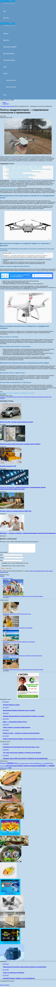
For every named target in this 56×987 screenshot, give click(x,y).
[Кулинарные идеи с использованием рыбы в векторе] (8, 878)
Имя (1, 555)
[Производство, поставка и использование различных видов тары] (12, 927)
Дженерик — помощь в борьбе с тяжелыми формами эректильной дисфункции (28, 533)
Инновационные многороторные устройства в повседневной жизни (24, 166)
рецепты (27, 766)
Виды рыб (6, 40)
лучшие (31, 763)
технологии (31, 393)
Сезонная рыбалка (9, 60)
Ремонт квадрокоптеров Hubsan (8, 188)
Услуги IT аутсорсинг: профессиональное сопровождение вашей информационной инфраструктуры (23, 488)
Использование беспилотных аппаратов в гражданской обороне (23, 171)
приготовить (2, 765)
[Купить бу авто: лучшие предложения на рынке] (10, 419)
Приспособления (8, 53)
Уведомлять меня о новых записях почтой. (13, 565)
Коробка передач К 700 (8, 466)
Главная (2, 106)
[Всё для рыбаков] (7, 3)
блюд (5, 763)
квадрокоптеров (4, 393)
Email (2, 557)
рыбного (34, 766)
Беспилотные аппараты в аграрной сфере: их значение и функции (24, 167)
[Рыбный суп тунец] (10, 861)
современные (24, 393)
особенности (37, 763)
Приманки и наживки (9, 46)
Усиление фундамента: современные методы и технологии (28, 253)
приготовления (11, 766)
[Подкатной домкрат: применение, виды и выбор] (10, 802)
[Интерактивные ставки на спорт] (10, 943)
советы (6, 767)
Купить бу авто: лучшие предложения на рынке (16, 422)
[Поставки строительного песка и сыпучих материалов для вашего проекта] (11, 668)
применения (16, 393)
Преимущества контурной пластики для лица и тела (17, 614)
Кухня (5, 66)
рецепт (20, 765)
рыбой (47, 765)
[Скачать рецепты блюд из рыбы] (10, 785)
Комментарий (4, 552)
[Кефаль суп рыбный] (14, 845)
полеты (11, 393)
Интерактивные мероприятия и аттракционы (21, 178)
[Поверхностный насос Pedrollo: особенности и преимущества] (12, 960)
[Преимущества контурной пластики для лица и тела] (11, 612)
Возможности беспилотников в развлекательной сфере (21, 175)
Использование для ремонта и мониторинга (21, 174)
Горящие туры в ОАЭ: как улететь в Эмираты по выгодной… (19, 641)
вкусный (22, 763)
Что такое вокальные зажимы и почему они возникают (17, 627)
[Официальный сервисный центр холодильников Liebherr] (12, 441)
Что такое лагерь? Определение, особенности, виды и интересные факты (23, 596)
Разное (5, 73)
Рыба (2, 763)
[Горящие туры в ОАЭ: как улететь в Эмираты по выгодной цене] (11, 640)
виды (19, 763)
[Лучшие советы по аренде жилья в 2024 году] (12, 508)
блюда (10, 763)
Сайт (1, 560)
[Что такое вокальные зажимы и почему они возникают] (11, 626)
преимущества (49, 763)
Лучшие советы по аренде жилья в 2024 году (15, 511)
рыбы (52, 765)
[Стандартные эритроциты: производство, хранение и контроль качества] (11, 654)
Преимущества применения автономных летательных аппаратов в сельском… (30, 169)
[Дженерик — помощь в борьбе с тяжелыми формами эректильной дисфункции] (12, 530)
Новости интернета (11, 86)
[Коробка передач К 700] (10, 463)
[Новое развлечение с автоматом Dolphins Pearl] (10, 894)
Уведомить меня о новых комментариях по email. (15, 563)
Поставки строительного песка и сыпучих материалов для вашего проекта (23, 669)
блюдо (15, 763)
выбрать (27, 763)
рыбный (41, 765)
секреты (2, 767)
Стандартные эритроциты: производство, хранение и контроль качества (22, 655)
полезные (42, 763)
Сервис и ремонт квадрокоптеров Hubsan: (20, 170)
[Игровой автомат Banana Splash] (10, 835)
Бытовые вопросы (11, 80)
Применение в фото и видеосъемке (18, 177)
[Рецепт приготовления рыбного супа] (12, 818)
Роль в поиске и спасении (16, 173)
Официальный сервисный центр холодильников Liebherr (20, 444)
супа (9, 768)
